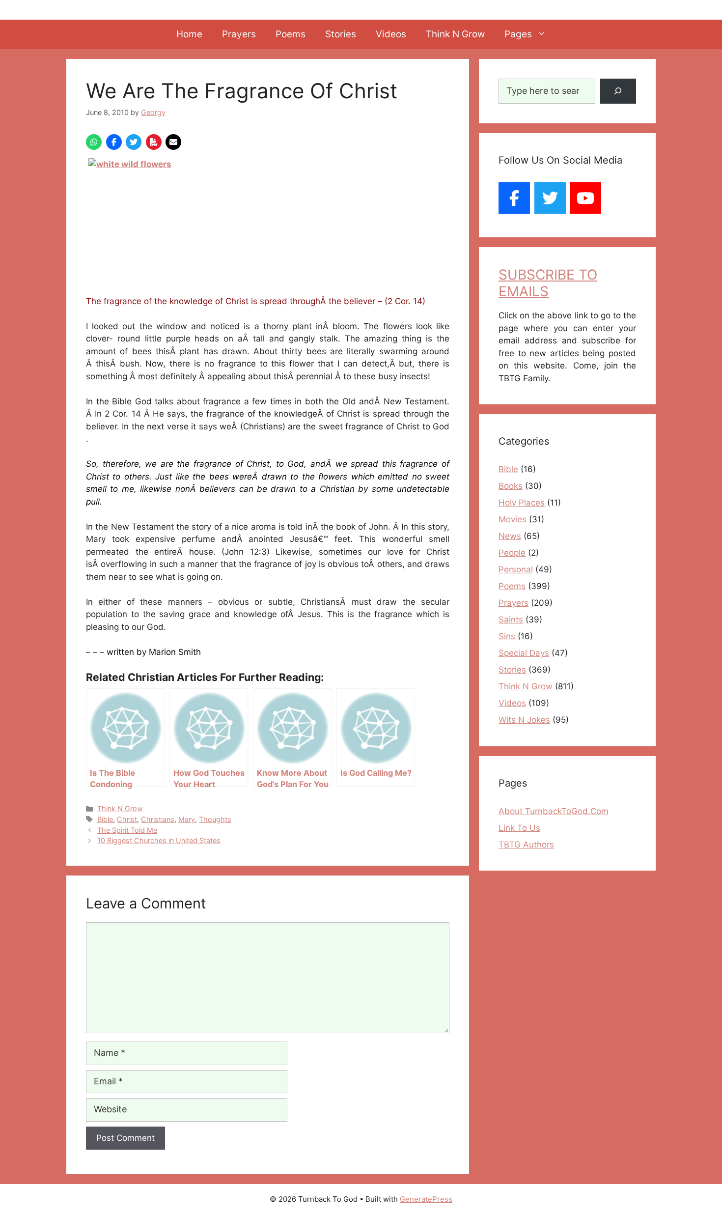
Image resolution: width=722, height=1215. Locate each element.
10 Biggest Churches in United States (159, 840)
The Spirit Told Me (127, 830)
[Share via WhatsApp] (94, 142)
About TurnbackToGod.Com (554, 811)
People (512, 553)
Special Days (524, 653)
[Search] (618, 91)
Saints (511, 619)
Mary (186, 819)
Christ (127, 819)
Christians (157, 819)
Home (189, 34)
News (510, 536)
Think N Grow (455, 34)
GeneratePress (426, 1199)
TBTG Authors (526, 844)
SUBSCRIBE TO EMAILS (548, 283)
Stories (340, 34)
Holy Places (522, 503)
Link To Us (519, 828)
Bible (105, 819)
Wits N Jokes (524, 720)
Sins (507, 636)
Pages (518, 34)
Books (511, 486)
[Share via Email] (173, 142)
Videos (391, 34)
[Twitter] (550, 198)
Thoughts (215, 819)
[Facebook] (514, 198)
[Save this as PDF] (154, 142)
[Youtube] (585, 198)
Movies (513, 519)
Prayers (239, 34)
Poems (290, 34)
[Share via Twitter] (133, 142)
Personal (516, 569)
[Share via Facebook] (114, 142)
